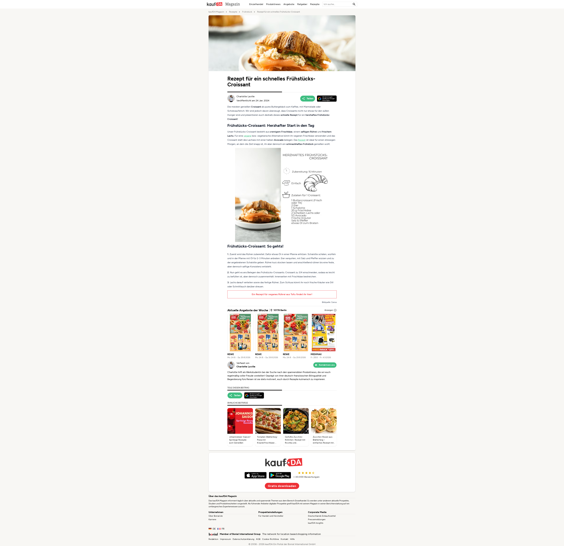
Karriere (212, 519)
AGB (258, 539)
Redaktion (213, 539)
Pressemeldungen (316, 519)
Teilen (310, 98)
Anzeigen (328, 310)
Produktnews (273, 4)
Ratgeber (302, 4)
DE (214, 528)
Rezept (302, 140)
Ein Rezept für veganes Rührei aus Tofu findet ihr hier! (282, 294)
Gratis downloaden (282, 486)
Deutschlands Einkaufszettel (322, 516)
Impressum (225, 539)
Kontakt (284, 539)
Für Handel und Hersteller (270, 516)
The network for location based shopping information (291, 534)
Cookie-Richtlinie (270, 539)
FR (223, 528)
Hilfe (292, 539)
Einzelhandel (256, 4)
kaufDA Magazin (216, 12)
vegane (247, 135)
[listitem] (240, 336)
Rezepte (314, 4)
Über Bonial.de (216, 516)
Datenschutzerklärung (243, 539)
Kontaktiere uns (327, 365)
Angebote (288, 4)
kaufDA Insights (315, 523)
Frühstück (247, 12)
